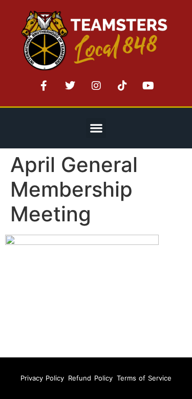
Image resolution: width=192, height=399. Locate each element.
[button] (96, 128)
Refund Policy (90, 378)
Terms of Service (144, 378)
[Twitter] (70, 85)
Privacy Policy (42, 378)
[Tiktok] (122, 85)
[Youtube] (148, 85)
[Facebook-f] (44, 85)
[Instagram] (96, 85)
